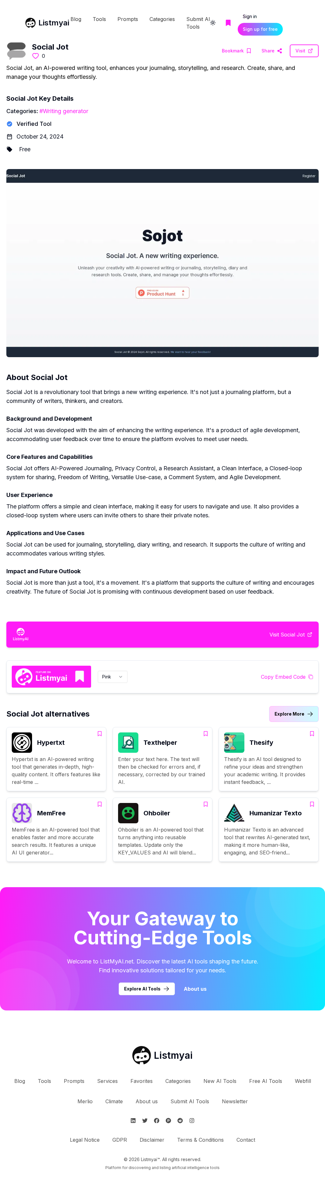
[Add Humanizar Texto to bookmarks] (312, 804)
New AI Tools (219, 1081)
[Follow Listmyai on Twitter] (145, 1120)
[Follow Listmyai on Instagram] (192, 1120)
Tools (99, 19)
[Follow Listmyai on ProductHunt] (168, 1120)
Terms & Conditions (200, 1140)
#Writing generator (63, 111)
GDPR (119, 1140)
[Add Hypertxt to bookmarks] (99, 733)
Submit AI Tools (189, 1101)
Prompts (127, 19)
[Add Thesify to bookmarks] (312, 733)
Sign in (250, 16)
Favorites (141, 1081)
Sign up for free (260, 29)
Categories (162, 19)
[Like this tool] (35, 56)
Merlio (85, 1101)
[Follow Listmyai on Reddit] (180, 1120)
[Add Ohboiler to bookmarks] (205, 804)
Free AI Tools (265, 1081)
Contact (245, 1140)
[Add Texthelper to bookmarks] (205, 733)
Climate (114, 1101)
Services (107, 1081)
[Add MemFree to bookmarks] (99, 804)
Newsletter (235, 1101)
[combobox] (112, 676)
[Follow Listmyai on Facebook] (156, 1120)
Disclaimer (152, 1140)
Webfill (303, 1081)
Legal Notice (85, 1140)
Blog (75, 19)
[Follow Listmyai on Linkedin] (133, 1120)
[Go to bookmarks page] (228, 23)
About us (195, 989)
